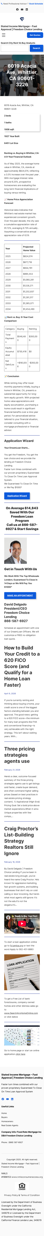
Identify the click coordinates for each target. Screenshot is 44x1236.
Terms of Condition (30, 1195)
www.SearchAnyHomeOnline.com (21, 1013)
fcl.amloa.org (16, 945)
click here (20, 1054)
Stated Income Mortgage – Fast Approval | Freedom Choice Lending (21, 28)
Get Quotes (35, 35)
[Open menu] (3, 35)
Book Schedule (36, 3)
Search (36, 48)
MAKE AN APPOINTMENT (20, 595)
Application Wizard (17, 496)
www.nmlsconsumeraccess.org (27, 1177)
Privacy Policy (11, 1195)
